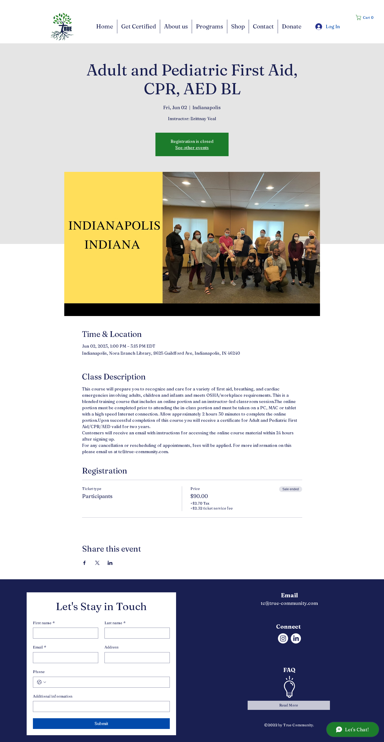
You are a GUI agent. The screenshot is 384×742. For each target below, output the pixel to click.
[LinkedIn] (296, 638)
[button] (366, 17)
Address (111, 647)
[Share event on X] (97, 563)
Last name (115, 623)
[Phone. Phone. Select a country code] (41, 682)
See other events (192, 147)
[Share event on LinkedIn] (110, 563)
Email (39, 647)
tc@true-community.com (289, 603)
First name (44, 623)
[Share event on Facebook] (84, 563)
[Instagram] (283, 638)
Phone (39, 671)
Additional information (52, 696)
